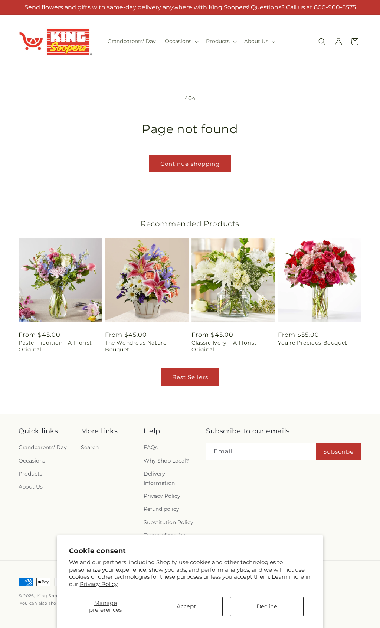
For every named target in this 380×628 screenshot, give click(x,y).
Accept (186, 606)
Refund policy (161, 509)
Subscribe (338, 451)
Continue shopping (190, 163)
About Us (31, 486)
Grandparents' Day (43, 447)
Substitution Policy (168, 522)
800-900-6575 (335, 7)
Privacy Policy (99, 584)
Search (90, 447)
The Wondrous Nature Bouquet (135, 346)
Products (30, 473)
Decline (266, 606)
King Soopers (52, 595)
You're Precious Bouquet (312, 342)
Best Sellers (190, 377)
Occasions (32, 460)
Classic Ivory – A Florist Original (224, 346)
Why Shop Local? (166, 460)
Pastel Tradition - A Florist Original (55, 346)
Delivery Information (159, 478)
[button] (181, 41)
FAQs (151, 447)
